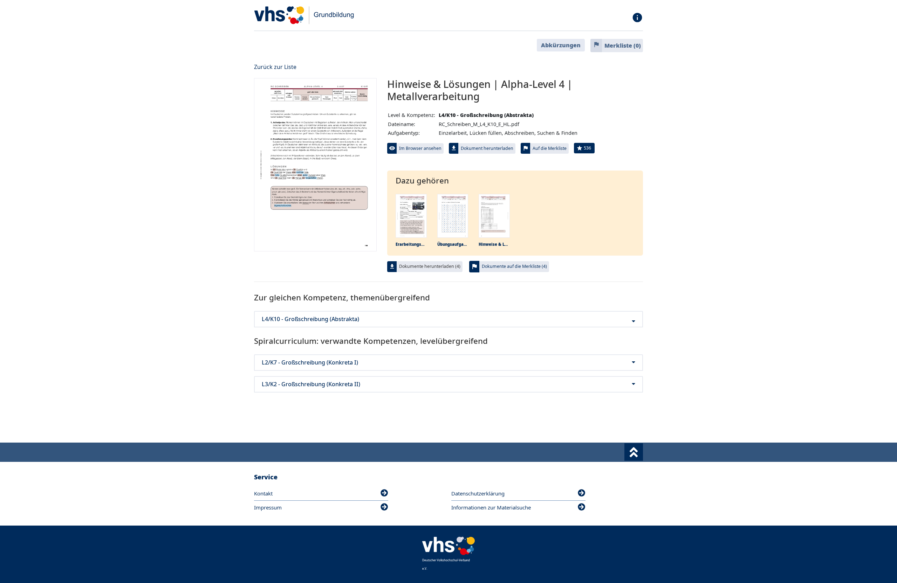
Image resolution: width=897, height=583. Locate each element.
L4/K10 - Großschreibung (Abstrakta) (310, 319)
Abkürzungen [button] (561, 45)
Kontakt (263, 493)
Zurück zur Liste (275, 67)
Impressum (268, 507)
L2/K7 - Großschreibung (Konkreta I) (310, 362)
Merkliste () (622, 45)
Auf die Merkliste (550, 148)
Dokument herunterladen (487, 148)
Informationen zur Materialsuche (491, 507)
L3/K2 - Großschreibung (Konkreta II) (311, 384)
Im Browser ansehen (420, 148)
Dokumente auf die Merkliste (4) (514, 266)
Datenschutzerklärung (478, 493)
